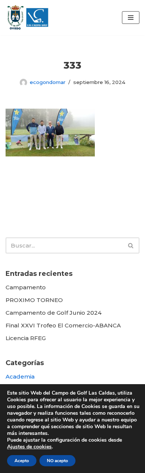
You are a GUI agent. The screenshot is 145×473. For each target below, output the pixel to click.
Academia (20, 376)
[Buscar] (131, 245)
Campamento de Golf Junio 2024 (54, 312)
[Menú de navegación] (130, 17)
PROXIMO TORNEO (34, 300)
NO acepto (57, 461)
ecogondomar (47, 82)
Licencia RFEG (26, 338)
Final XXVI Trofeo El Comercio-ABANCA (63, 325)
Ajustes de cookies (29, 447)
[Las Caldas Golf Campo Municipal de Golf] (28, 17)
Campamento (26, 287)
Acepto (21, 461)
